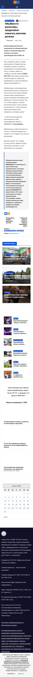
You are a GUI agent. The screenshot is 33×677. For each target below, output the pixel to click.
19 (12, 504)
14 (20, 501)
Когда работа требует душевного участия (10, 220)
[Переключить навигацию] (17, 7)
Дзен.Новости (23, 21)
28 (20, 508)
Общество (20, 230)
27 (16, 508)
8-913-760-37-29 (7, 600)
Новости (12, 10)
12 (12, 501)
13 (16, 501)
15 (24, 501)
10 (5, 501)
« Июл (5, 517)
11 (9, 501)
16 (28, 501)
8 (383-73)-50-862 (21, 575)
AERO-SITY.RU (24, 610)
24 (5, 508)
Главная (4, 10)
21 (20, 504)
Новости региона (23, 10)
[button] (30, 7)
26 (13, 508)
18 (9, 504)
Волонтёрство (14, 233)
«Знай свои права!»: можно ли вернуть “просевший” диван (23, 222)
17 (5, 504)
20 (16, 504)
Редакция (9, 40)
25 (9, 508)
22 (24, 504)
